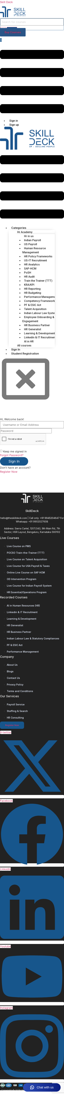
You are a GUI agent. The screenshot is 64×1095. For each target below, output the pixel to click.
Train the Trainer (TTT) (38, 280)
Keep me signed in (15, 451)
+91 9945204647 (50, 518)
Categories (18, 227)
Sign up (14, 124)
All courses (24, 345)
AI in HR (29, 341)
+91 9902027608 (38, 521)
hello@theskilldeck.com (13, 518)
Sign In (14, 461)
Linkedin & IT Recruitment (40, 337)
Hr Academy (24, 232)
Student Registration (25, 353)
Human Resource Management (34, 250)
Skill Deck (6, 2)
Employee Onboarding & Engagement (38, 319)
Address (8, 528)
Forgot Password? (11, 455)
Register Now (8, 471)
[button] (32, 82)
